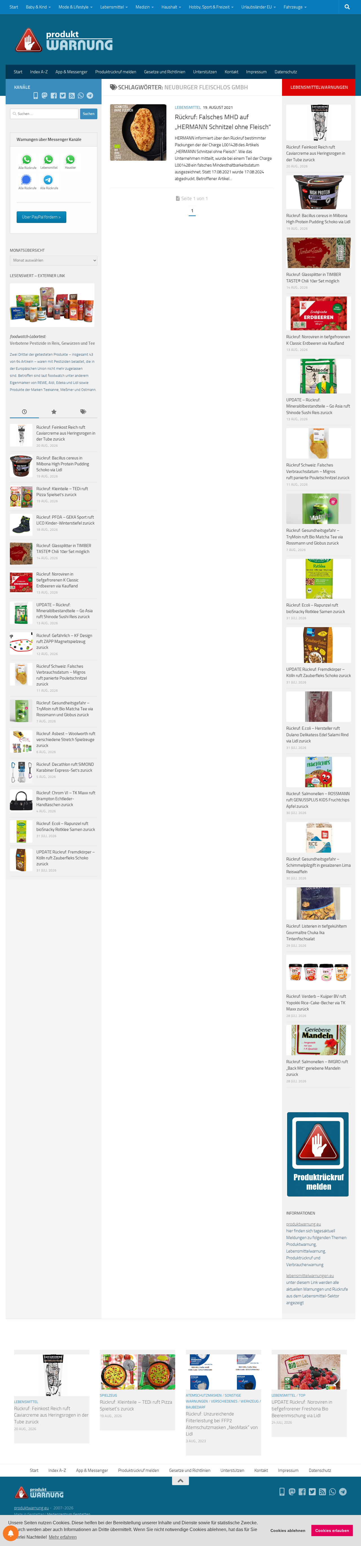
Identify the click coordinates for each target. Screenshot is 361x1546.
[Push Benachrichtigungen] (11, 1533)
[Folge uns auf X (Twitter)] (62, 95)
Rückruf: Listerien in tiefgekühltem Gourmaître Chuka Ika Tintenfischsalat (316, 932)
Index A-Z (39, 71)
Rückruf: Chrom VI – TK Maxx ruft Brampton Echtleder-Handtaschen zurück (65, 798)
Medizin (143, 7)
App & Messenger (71, 71)
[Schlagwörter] (82, 412)
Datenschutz (286, 71)
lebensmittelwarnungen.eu (310, 1275)
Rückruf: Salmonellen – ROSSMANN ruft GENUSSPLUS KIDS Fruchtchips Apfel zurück (318, 800)
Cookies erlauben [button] (332, 1530)
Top (302, 1395)
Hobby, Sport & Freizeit (209, 7)
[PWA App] (35, 95)
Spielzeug (108, 1395)
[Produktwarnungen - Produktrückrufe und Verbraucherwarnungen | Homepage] (64, 39)
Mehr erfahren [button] (63, 1537)
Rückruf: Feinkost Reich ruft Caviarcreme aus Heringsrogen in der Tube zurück (65, 433)
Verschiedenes (224, 1401)
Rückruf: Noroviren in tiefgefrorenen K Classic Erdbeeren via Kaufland (57, 580)
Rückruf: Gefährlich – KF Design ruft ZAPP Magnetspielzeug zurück (64, 641)
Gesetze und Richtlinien (164, 71)
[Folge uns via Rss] (71, 95)
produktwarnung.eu (303, 1224)
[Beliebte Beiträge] (53, 412)
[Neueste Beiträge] (24, 412)
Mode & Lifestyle (74, 7)
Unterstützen (205, 71)
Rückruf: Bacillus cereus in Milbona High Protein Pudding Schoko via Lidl (62, 463)
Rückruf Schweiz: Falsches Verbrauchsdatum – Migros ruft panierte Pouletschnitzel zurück (317, 471)
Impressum (256, 71)
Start (14, 7)
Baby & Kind (36, 7)
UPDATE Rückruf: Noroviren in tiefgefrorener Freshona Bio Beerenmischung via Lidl (302, 1408)
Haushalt (169, 7)
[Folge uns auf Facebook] (53, 95)
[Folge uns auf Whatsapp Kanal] (80, 95)
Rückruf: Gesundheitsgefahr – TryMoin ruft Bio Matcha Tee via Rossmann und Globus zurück (64, 708)
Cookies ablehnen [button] (287, 1530)
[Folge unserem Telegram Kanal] (89, 95)
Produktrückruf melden (115, 71)
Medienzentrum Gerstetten (68, 1514)
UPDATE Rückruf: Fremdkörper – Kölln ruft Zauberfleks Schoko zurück (65, 858)
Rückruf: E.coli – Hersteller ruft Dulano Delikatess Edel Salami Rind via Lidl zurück (317, 735)
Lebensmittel (112, 7)
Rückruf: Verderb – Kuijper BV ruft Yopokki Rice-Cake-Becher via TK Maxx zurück (316, 1003)
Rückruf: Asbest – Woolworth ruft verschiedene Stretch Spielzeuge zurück (65, 739)
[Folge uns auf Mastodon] (44, 95)
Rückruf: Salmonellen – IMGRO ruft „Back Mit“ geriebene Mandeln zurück (317, 1068)
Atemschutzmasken (204, 1395)
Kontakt (231, 71)
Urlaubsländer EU (256, 7)
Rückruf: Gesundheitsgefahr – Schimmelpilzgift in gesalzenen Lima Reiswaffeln (318, 865)
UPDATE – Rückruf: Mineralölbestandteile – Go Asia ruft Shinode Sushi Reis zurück (64, 610)
